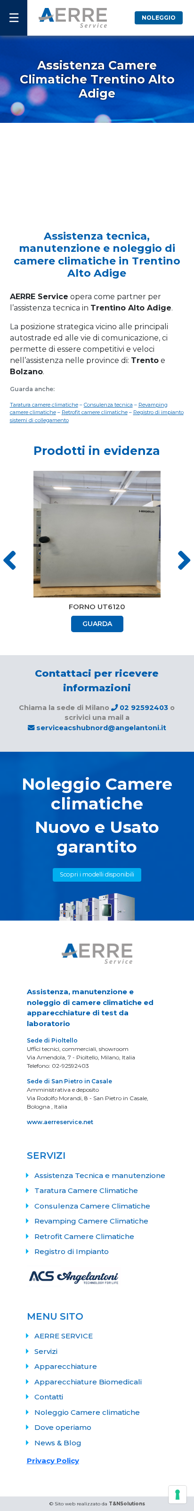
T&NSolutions (127, 1504)
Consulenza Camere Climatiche (92, 1205)
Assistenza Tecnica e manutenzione (99, 1175)
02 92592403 (144, 707)
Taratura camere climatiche (44, 404)
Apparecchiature (65, 1366)
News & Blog (57, 1442)
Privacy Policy (53, 1460)
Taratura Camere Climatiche (86, 1190)
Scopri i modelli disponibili (97, 874)
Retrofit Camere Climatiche (84, 1236)
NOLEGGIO (159, 17)
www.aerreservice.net (60, 1122)
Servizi (45, 1351)
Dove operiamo (62, 1427)
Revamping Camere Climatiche (91, 1220)
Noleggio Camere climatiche (87, 1412)
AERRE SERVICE (63, 1335)
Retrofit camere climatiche (95, 412)
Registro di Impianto (71, 1251)
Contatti (48, 1396)
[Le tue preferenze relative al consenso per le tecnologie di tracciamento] (177, 1494)
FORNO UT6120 (97, 606)
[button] (184, 559)
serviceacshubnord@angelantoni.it (100, 728)
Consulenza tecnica (108, 404)
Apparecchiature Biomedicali (88, 1381)
